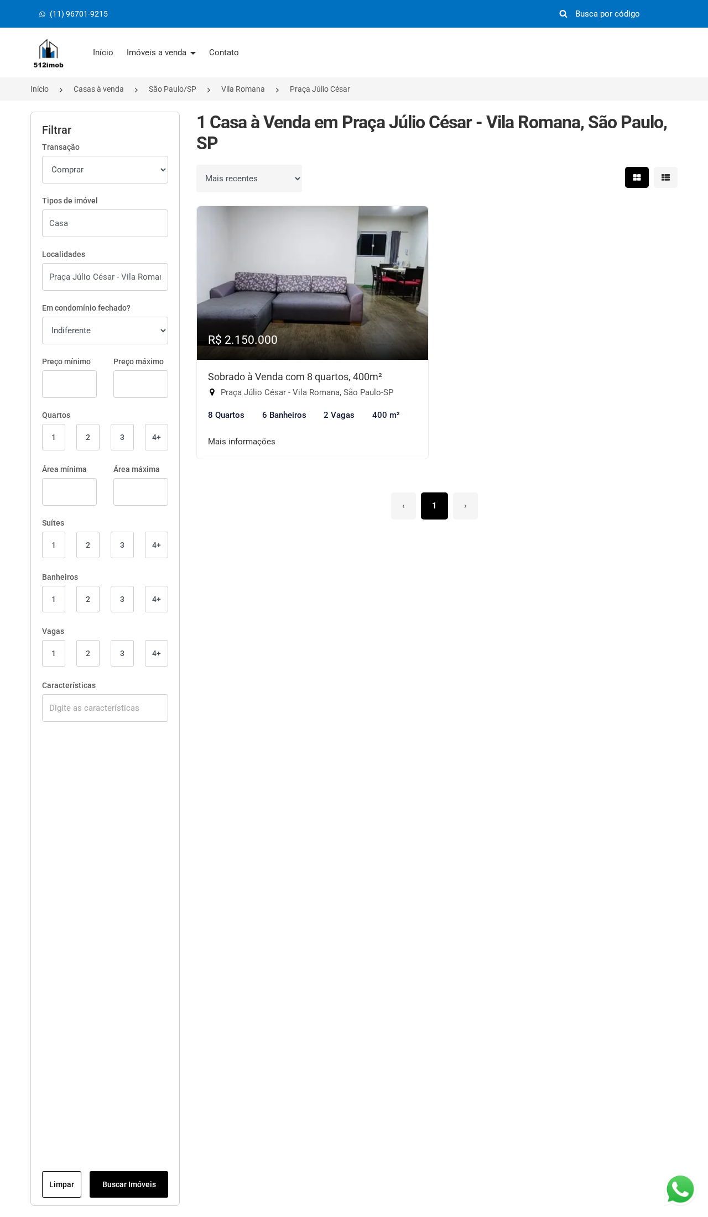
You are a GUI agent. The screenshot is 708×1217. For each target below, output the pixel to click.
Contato (224, 52)
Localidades (63, 254)
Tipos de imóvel (70, 200)
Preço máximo (138, 361)
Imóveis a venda (158, 52)
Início (103, 52)
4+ (156, 437)
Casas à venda (99, 89)
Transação (61, 147)
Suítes (53, 522)
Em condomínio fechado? (86, 307)
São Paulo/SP (172, 89)
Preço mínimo (66, 361)
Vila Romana (243, 89)
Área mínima (64, 469)
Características (69, 685)
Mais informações (241, 442)
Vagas (53, 631)
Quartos (56, 415)
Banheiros (60, 577)
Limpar (61, 1184)
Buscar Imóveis (129, 1184)
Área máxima (136, 469)
